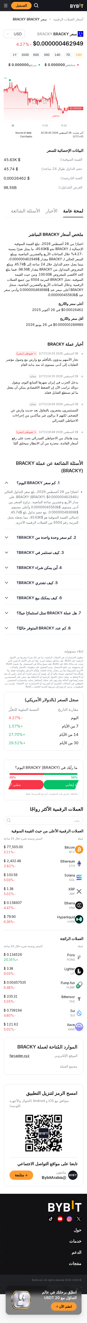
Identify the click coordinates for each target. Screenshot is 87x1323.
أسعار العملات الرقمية (68, 19)
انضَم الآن (65, 1306)
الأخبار (52, 211)
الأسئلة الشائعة (25, 211)
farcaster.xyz (19, 1056)
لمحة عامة (73, 211)
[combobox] (45, 820)
